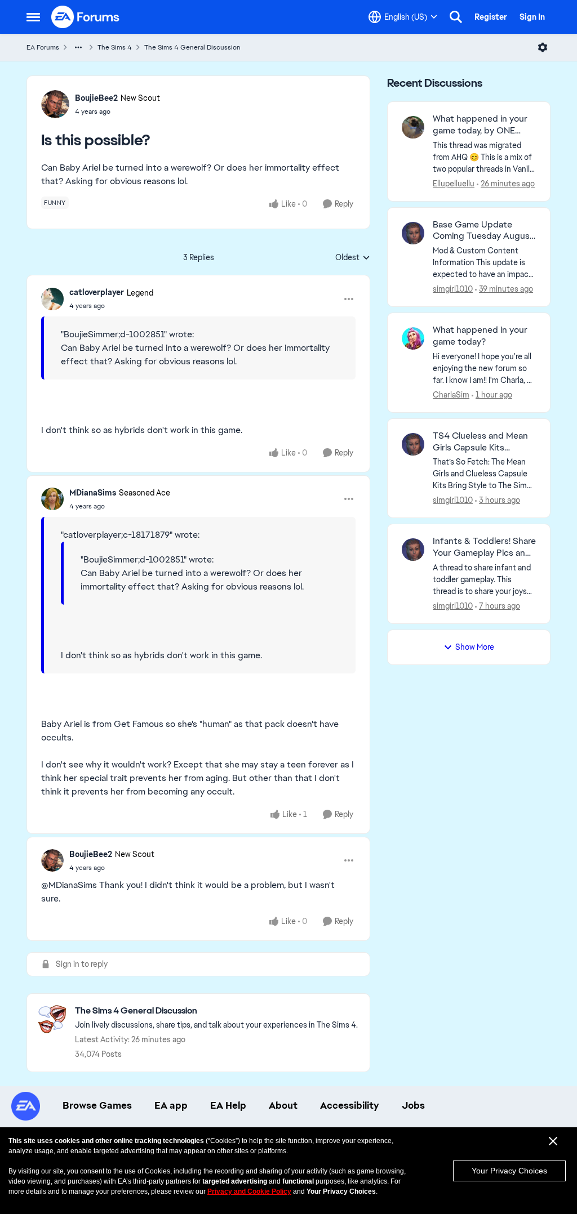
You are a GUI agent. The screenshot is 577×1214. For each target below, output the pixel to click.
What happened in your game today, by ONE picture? (480, 125)
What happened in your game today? (480, 335)
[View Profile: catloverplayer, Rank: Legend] (52, 299)
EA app (171, 1105)
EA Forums (42, 47)
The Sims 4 (114, 47)
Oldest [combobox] (352, 258)
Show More (474, 647)
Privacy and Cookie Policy (249, 1191)
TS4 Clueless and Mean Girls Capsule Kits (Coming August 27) (480, 442)
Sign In (532, 17)
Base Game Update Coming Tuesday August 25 (483, 231)
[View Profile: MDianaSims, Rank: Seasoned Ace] (52, 499)
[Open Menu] (543, 47)
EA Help (228, 1105)
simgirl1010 (453, 289)
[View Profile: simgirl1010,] (413, 233)
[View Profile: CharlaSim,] (413, 338)
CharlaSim (451, 395)
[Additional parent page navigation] (78, 47)
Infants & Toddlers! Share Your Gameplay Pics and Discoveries (484, 547)
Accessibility (349, 1105)
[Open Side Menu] (33, 16)
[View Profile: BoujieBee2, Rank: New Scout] (55, 104)
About (283, 1105)
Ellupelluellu (453, 183)
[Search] (456, 17)
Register (490, 17)
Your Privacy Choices (509, 1170)
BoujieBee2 (96, 98)
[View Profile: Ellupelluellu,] (413, 127)
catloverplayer (96, 292)
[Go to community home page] (85, 17)
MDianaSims (92, 493)
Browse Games (97, 1105)
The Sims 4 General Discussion (192, 47)
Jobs (413, 1105)
